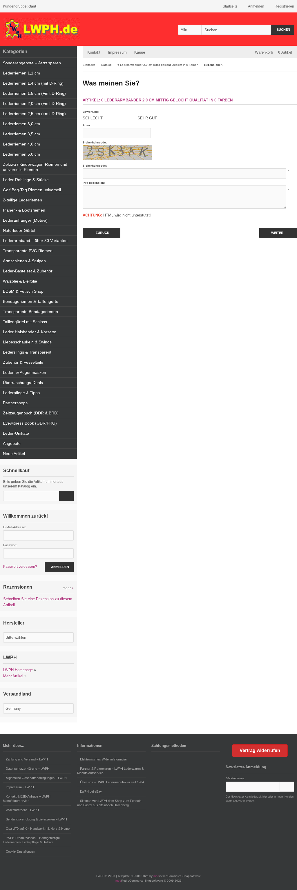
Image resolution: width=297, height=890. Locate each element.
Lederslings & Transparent (27, 352)
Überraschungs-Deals (23, 382)
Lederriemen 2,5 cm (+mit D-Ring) (34, 113)
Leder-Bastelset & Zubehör (27, 271)
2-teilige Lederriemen (22, 200)
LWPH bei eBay (91, 791)
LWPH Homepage (18, 670)
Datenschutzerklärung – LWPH (27, 768)
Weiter (278, 233)
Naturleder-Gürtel (19, 230)
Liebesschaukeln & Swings (27, 342)
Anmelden (59, 567)
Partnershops (15, 403)
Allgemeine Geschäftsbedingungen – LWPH (36, 778)
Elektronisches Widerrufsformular (103, 759)
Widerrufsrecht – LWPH (22, 810)
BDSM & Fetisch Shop (23, 291)
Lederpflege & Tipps (21, 392)
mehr (68, 588)
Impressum (117, 52)
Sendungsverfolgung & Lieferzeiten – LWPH (36, 819)
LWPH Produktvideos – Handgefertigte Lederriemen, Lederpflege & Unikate (31, 840)
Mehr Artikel (13, 676)
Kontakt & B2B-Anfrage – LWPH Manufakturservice (26, 798)
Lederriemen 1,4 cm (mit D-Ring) (33, 83)
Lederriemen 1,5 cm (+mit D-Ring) (34, 93)
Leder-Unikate (16, 433)
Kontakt (93, 52)
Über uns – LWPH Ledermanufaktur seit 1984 (112, 782)
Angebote (12, 443)
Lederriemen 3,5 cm (21, 134)
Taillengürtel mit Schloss (25, 321)
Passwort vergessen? (20, 567)
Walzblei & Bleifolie (20, 281)
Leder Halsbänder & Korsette (29, 332)
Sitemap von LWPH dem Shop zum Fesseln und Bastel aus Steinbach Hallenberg (109, 803)
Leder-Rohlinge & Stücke (26, 179)
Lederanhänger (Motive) (25, 220)
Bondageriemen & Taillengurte (30, 301)
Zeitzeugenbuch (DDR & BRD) (31, 413)
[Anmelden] (287, 786)
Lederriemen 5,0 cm (21, 154)
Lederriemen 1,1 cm (21, 73)
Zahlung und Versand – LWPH (27, 759)
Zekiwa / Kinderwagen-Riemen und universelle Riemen (35, 167)
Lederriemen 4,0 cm (21, 144)
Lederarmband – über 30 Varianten (35, 240)
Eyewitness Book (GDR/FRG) (30, 423)
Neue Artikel (14, 453)
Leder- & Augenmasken (24, 372)
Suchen (282, 30)
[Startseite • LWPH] (41, 29)
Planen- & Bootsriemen (24, 210)
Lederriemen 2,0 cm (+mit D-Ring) (34, 103)
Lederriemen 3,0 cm (21, 123)
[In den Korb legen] (66, 496)
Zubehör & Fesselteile (23, 362)
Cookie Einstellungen (20, 851)
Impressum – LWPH (20, 787)
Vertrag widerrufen (260, 750)
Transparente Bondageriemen (30, 311)
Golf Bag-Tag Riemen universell (32, 190)
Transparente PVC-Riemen (27, 250)
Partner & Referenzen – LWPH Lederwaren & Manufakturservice (110, 771)
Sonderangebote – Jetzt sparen (32, 63)
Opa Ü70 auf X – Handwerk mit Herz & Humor (38, 828)
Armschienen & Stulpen (24, 261)
